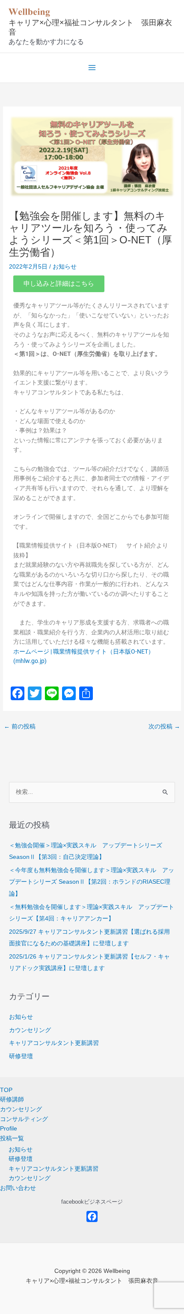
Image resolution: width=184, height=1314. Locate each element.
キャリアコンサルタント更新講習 (54, 1043)
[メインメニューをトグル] (92, 68)
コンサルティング (24, 1119)
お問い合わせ (18, 1188)
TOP (6, 1090)
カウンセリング (30, 1030)
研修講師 (12, 1099)
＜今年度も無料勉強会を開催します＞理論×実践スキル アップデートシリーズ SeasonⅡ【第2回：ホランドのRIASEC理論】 (91, 882)
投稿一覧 (12, 1138)
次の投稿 (164, 726)
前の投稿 (20, 726)
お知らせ (65, 266)
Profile (8, 1128)
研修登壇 (21, 1056)
